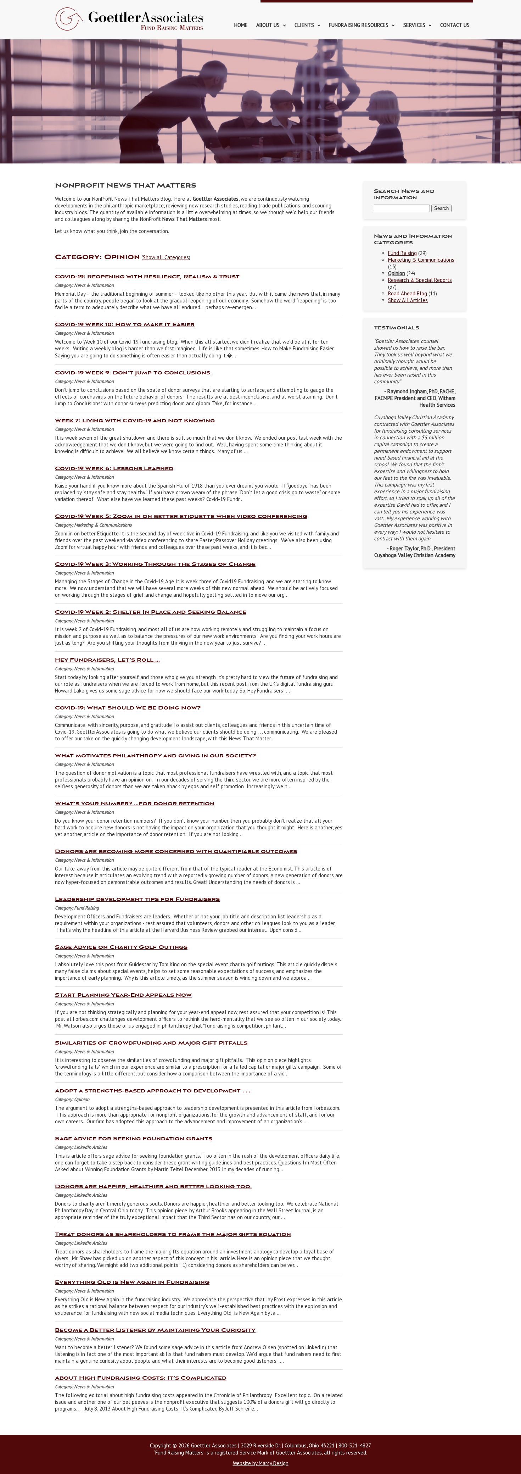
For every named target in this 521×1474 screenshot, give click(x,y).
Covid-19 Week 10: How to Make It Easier (125, 325)
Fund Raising (402, 253)
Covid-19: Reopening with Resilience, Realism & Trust (147, 277)
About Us (268, 25)
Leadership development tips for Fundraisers (137, 899)
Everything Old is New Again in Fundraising (132, 1282)
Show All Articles (408, 300)
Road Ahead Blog (407, 293)
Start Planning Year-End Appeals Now (123, 995)
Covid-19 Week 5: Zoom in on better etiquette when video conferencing (181, 516)
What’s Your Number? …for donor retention (134, 804)
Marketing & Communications (421, 259)
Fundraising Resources (358, 25)
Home (241, 25)
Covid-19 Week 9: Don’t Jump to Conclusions (132, 373)
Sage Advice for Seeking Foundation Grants (133, 1139)
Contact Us (455, 25)
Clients (304, 25)
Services (414, 25)
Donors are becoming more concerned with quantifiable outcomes (176, 852)
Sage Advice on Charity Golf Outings (121, 947)
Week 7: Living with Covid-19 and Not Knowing (135, 421)
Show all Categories (166, 257)
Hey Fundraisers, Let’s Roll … (107, 660)
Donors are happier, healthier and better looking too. (153, 1187)
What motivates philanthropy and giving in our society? (155, 756)
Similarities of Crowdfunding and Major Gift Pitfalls (151, 1043)
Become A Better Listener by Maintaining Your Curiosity (155, 1330)
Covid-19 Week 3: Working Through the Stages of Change (155, 564)
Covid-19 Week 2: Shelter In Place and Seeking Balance (150, 612)
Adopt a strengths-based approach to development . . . (152, 1091)
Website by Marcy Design (260, 1463)
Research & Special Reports (420, 280)
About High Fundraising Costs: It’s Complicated (140, 1378)
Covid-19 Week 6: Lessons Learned (114, 469)
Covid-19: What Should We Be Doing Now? (128, 708)
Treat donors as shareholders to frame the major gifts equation (173, 1234)
